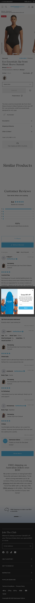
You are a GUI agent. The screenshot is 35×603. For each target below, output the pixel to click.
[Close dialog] (33, 290)
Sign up (25, 308)
